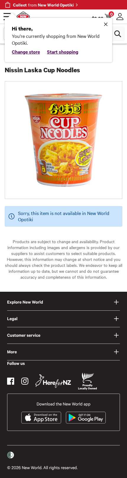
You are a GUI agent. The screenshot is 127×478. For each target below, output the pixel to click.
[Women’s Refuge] (10, 455)
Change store (26, 51)
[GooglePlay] (86, 418)
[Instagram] (24, 381)
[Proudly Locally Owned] (87, 381)
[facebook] (10, 381)
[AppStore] (41, 418)
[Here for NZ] (53, 381)
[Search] (117, 34)
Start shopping (62, 51)
